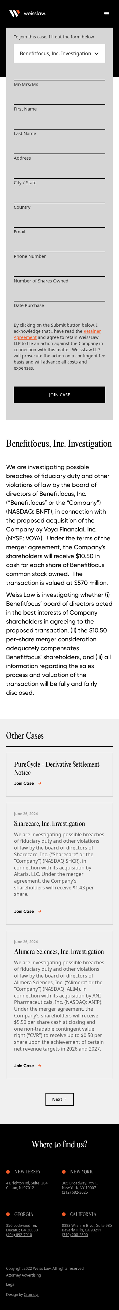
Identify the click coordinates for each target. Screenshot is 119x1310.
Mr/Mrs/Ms (26, 84)
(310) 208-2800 (75, 1234)
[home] (52, 14)
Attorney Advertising (23, 1275)
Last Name (25, 133)
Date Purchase (29, 305)
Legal (10, 1284)
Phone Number (30, 256)
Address (22, 158)
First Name (25, 109)
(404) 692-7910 (19, 1234)
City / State (25, 182)
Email (19, 231)
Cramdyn (31, 1294)
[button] (107, 13)
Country (22, 207)
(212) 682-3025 (75, 1192)
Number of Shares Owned (41, 281)
